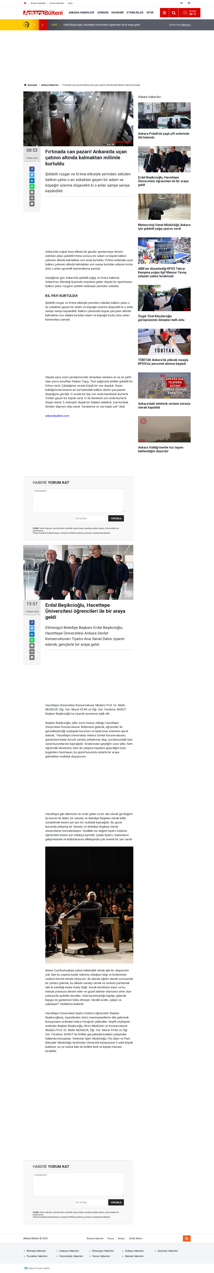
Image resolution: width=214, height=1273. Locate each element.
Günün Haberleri (57, 3)
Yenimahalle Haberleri (71, 1256)
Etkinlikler (135, 12)
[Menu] (164, 13)
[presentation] (35, 25)
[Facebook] (31, 169)
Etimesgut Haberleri (103, 1250)
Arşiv (70, 3)
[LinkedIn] (31, 180)
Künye (111, 1238)
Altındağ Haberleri (36, 1250)
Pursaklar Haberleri (36, 1256)
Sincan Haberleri (101, 1256)
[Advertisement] (107, 57)
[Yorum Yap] (31, 203)
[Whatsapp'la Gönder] (31, 186)
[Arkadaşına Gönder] (31, 192)
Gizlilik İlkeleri (135, 1238)
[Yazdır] (31, 197)
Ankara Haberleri (38, 3)
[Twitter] (31, 174)
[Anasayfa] (25, 3)
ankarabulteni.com (57, 416)
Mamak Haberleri (134, 1256)
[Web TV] (181, 3)
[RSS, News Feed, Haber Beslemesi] (187, 1238)
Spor (150, 12)
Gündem (102, 12)
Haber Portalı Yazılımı (39, 1268)
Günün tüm (180, 24)
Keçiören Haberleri (168, 1250)
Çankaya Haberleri (69, 1250)
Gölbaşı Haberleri (134, 1250)
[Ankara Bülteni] (43, 12)
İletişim (121, 1238)
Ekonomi (118, 12)
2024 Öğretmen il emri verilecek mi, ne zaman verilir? (92, 24)
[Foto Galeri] (189, 3)
